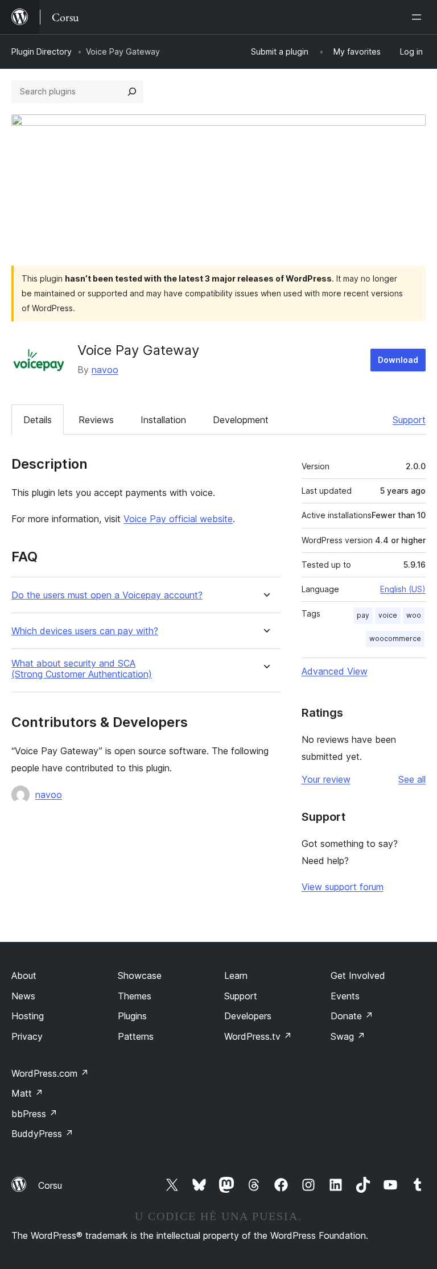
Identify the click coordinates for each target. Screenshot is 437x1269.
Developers (247, 1016)
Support (409, 419)
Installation (163, 419)
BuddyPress (42, 1133)
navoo (105, 369)
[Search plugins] (132, 91)
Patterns (136, 1036)
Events (345, 996)
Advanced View (335, 671)
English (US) (403, 589)
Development (241, 419)
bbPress (34, 1113)
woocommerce (395, 638)
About (23, 975)
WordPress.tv (258, 1036)
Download (398, 360)
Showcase (140, 975)
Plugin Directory (41, 51)
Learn (236, 975)
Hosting (27, 1016)
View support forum (343, 886)
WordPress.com (50, 1073)
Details (37, 419)
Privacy (27, 1036)
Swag (348, 1036)
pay (363, 615)
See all (412, 779)
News (23, 996)
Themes (134, 996)
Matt (27, 1093)
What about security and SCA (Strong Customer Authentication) (81, 669)
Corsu (50, 1185)
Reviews (96, 419)
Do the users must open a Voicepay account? (107, 595)
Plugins (132, 1016)
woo (413, 615)
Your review (326, 779)
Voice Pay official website (178, 518)
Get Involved (358, 975)
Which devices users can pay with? (84, 631)
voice (387, 615)
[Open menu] (419, 17)
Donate (352, 1016)
